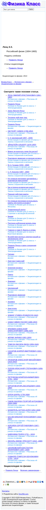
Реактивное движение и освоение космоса (25, 158)
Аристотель (12, 308)
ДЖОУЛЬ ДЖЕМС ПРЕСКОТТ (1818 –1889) (25, 441)
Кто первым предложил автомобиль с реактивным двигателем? (23, 179)
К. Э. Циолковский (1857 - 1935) (20, 138)
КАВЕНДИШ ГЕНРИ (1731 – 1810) (21, 434)
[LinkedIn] (40, 481)
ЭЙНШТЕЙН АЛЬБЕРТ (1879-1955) (22, 145)
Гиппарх (11, 254)
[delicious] (31, 481)
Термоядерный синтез (16, 210)
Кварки (10, 216)
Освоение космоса (15, 268)
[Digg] (6, 484)
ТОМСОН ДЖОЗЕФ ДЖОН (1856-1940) (23, 344)
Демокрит (11, 281)
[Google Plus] (36, 481)
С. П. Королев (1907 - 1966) (18, 172)
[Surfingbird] (38, 481)
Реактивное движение (16, 295)
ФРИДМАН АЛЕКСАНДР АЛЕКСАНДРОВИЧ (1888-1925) (20, 330)
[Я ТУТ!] (33, 481)
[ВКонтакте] (18, 481)
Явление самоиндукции (29, 470)
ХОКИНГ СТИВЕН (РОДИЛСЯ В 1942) (23, 315)
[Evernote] (8, 484)
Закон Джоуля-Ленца (16, 111)
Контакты (5, 491)
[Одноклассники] (20, 481)
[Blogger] (27, 481)
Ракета (10, 274)
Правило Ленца (16, 60)
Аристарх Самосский (16, 261)
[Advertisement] (19, 28)
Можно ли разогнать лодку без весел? (23, 151)
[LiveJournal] (24, 481)
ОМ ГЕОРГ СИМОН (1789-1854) (20, 131)
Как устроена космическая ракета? (21, 187)
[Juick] (3, 484)
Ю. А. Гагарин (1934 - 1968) (18, 165)
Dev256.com (23, 494)
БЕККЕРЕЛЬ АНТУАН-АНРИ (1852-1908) (24, 410)
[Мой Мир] (22, 481)
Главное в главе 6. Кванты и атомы (22, 230)
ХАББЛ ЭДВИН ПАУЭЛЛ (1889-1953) (22, 322)
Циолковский (13, 288)
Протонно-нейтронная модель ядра (22, 223)
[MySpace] (42, 481)
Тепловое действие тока (17, 117)
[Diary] (29, 481)
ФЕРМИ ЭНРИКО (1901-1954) (19, 337)
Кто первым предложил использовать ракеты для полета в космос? (23, 202)
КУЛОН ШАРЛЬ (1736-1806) (19, 395)
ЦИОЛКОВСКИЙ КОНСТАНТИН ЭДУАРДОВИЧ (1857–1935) (20, 449)
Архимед (11, 302)
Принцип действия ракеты (18, 194)
